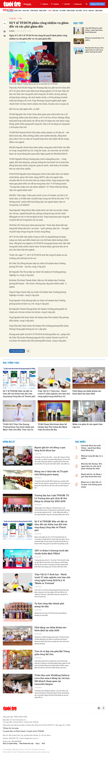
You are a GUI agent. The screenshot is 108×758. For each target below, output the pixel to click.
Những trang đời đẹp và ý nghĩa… (94, 39)
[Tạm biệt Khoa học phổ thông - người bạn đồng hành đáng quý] (79, 30)
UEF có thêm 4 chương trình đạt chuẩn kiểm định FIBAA (51, 552)
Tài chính (62, 10)
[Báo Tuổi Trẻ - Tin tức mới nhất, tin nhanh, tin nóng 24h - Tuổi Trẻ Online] (12, 4)
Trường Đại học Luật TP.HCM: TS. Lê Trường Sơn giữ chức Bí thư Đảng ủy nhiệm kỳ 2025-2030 (51, 498)
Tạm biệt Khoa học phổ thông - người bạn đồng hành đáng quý (94, 30)
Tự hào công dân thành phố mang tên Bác (49, 605)
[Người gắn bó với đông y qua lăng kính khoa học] (17, 456)
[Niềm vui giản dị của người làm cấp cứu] (88, 411)
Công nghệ (34, 10)
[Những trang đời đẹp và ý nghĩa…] (79, 40)
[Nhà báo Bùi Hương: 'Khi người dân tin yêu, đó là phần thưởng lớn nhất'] (79, 50)
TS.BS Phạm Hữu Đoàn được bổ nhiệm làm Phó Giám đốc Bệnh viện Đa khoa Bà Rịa (52, 427)
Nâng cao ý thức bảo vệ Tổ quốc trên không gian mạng (51, 473)
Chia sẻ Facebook (18, 351)
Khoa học (26, 10)
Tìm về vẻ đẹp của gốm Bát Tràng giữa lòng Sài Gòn (52, 653)
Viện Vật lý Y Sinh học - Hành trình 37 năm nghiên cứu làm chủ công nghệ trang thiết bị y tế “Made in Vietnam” (54, 394)
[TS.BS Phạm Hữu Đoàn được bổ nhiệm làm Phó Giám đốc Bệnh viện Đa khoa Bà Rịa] (54, 411)
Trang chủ (12, 18)
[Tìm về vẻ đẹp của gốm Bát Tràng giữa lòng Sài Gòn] (17, 659)
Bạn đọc (91, 10)
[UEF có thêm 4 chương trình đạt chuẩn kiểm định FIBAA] (17, 559)
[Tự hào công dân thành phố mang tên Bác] (17, 612)
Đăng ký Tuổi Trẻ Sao (97, 4)
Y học (49, 10)
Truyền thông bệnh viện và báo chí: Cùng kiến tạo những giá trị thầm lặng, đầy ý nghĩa (51, 739)
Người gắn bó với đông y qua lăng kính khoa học (49, 449)
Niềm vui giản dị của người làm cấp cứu (87, 425)
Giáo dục (55, 10)
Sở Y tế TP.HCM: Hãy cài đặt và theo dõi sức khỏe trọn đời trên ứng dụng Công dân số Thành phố (19, 393)
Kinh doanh (71, 10)
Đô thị (85, 10)
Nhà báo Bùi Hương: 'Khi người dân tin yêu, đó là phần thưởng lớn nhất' (94, 50)
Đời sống (79, 10)
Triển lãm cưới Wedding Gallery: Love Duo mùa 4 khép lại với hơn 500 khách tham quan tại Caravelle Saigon (52, 679)
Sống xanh (42, 10)
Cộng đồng (99, 10)
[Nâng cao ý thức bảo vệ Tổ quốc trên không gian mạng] (17, 480)
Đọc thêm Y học (11, 362)
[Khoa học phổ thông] (26, 4)
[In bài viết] (28, 351)
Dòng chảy (18, 10)
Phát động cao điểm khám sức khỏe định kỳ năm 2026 (86, 392)
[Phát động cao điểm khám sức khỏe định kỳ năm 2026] (88, 378)
